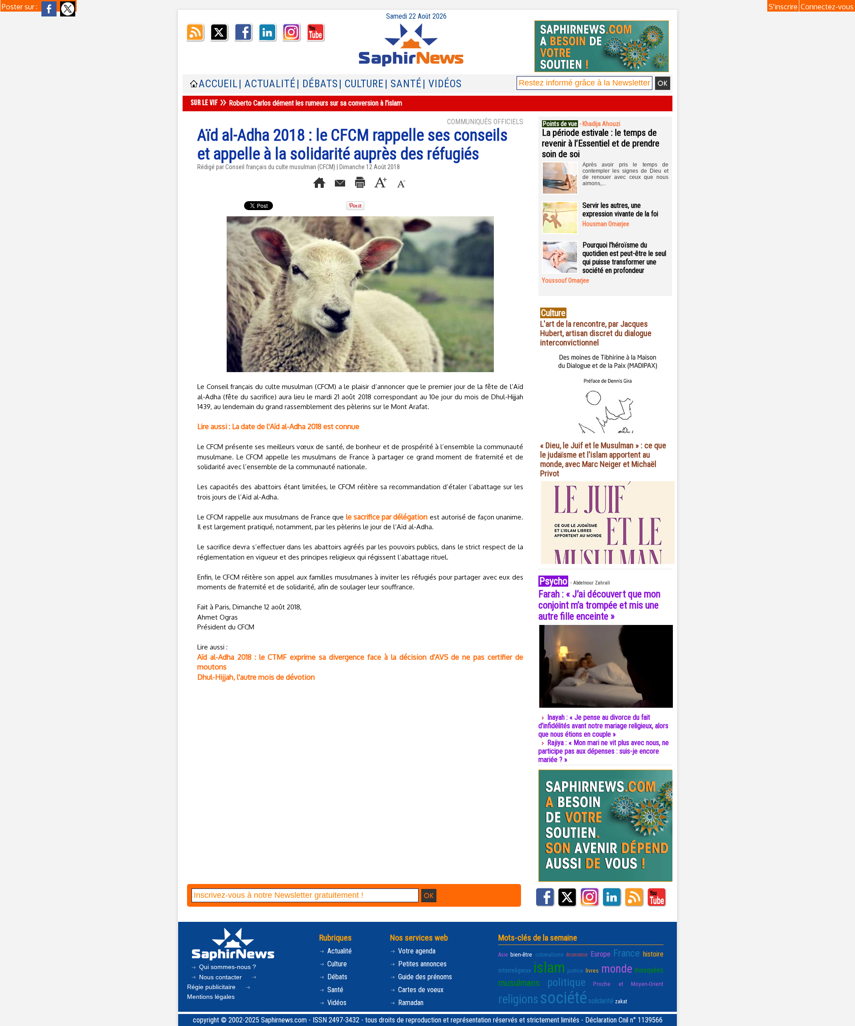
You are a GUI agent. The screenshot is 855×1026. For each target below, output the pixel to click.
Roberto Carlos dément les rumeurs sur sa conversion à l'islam (315, 103)
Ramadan (409, 1002)
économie (576, 955)
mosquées (649, 970)
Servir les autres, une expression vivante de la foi (620, 209)
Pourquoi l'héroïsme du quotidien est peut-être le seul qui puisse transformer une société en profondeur (624, 258)
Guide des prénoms (424, 977)
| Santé (403, 84)
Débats (336, 977)
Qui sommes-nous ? (226, 966)
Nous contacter (220, 977)
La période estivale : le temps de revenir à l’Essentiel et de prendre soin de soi (601, 143)
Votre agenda (416, 951)
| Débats (317, 84)
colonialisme (549, 955)
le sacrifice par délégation (387, 516)
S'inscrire (783, 6)
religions (518, 999)
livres (592, 970)
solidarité (601, 1001)
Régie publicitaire (212, 986)
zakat (621, 1001)
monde (616, 968)
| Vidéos (442, 84)
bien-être (521, 954)
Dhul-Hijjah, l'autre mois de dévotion (256, 677)
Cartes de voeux (420, 989)
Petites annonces (421, 964)
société (563, 998)
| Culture (361, 84)
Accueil (218, 84)
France (626, 953)
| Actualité (267, 84)
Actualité (339, 951)
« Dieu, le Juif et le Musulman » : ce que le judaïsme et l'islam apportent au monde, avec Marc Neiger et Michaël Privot (603, 459)
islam (549, 967)
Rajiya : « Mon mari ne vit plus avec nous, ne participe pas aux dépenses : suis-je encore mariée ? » (603, 751)
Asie (503, 955)
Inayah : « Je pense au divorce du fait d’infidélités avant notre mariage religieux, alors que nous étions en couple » (603, 725)
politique (566, 982)
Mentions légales (211, 996)
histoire (653, 954)
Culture (336, 964)
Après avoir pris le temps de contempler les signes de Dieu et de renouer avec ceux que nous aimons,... (625, 174)
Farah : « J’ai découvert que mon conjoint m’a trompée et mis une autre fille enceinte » (599, 605)
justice (575, 970)
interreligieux (514, 970)
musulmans (519, 982)
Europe (600, 954)
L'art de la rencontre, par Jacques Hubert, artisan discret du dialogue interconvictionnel (595, 333)
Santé (334, 989)
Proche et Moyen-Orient (628, 983)
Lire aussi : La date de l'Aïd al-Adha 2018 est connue (278, 426)
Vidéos (336, 1002)
